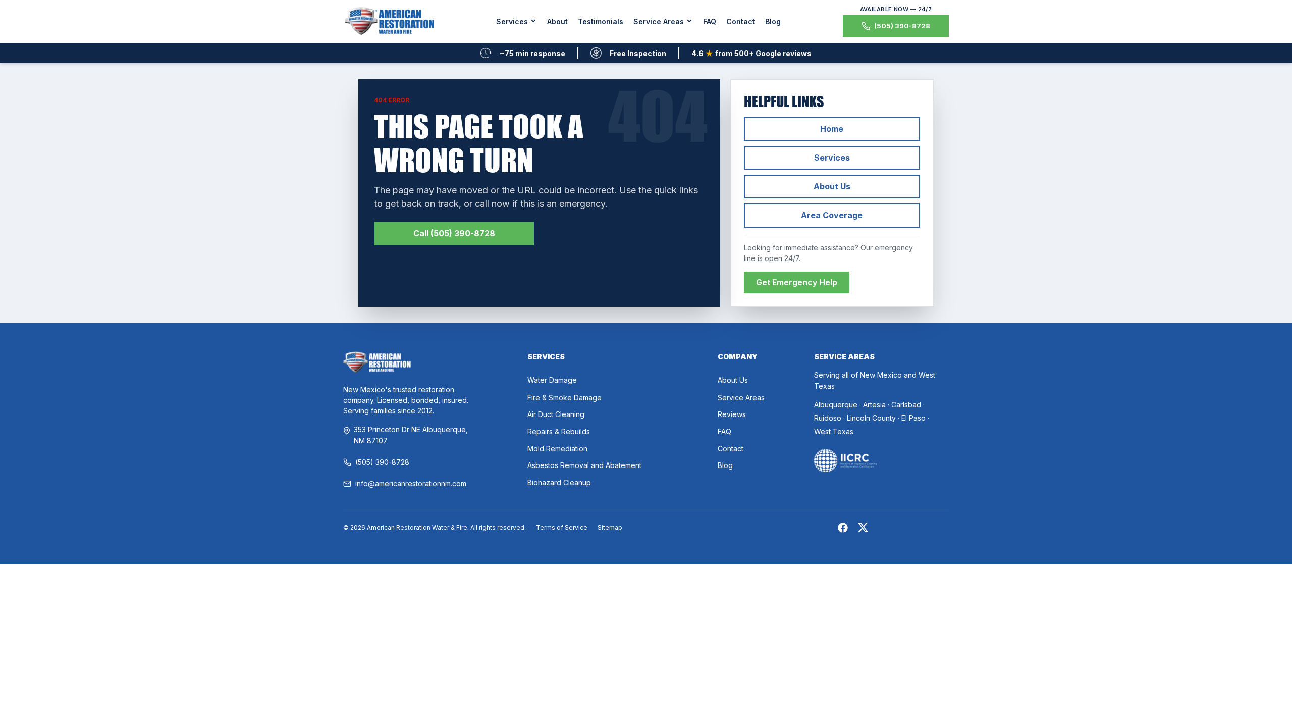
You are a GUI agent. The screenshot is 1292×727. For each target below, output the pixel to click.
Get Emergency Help (796, 282)
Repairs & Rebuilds (558, 431)
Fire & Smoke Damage (564, 397)
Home (831, 129)
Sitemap (610, 527)
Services (832, 157)
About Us (832, 186)
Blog (773, 21)
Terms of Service (561, 527)
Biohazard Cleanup (559, 482)
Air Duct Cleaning (555, 414)
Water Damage (552, 380)
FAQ (709, 21)
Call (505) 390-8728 (454, 233)
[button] (516, 21)
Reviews (732, 414)
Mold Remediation (557, 448)
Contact (740, 21)
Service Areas (741, 397)
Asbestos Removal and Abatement (584, 465)
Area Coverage (832, 215)
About (557, 21)
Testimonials (600, 21)
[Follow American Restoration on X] (863, 529)
